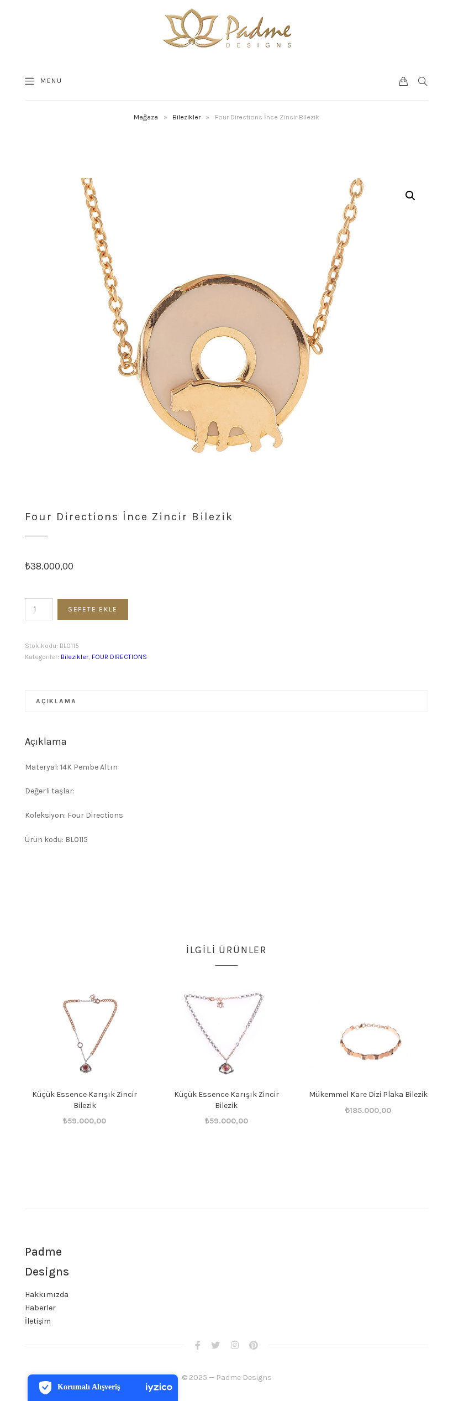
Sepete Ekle (93, 609)
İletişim (38, 1321)
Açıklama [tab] (56, 701)
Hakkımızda (47, 1294)
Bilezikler (186, 117)
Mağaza (146, 117)
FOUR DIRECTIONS (119, 657)
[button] (410, 196)
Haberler (40, 1308)
